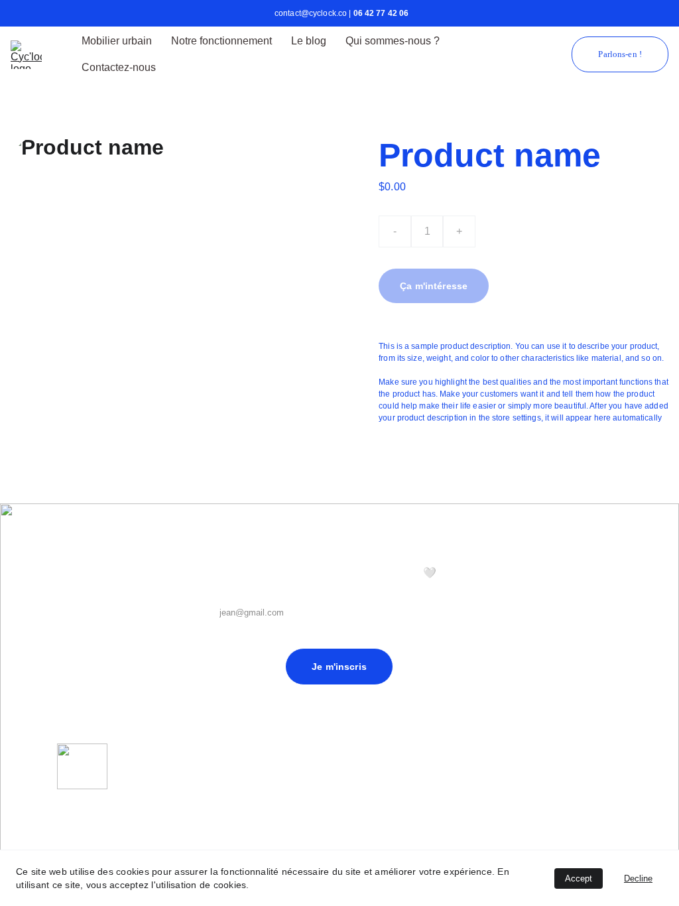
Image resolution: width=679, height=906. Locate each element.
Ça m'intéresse (433, 286)
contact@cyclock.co (88, 847)
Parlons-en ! (620, 54)
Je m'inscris (339, 666)
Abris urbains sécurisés (386, 786)
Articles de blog (485, 787)
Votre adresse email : (250, 590)
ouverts (407, 798)
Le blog (308, 40)
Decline (638, 878)
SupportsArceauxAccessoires (365, 821)
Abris (353, 798)
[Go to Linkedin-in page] (582, 776)
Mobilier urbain (117, 40)
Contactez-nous (119, 67)
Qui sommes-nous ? (392, 40)
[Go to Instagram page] (607, 776)
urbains (378, 798)
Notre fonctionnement (221, 40)
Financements (483, 811)
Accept (578, 878)
